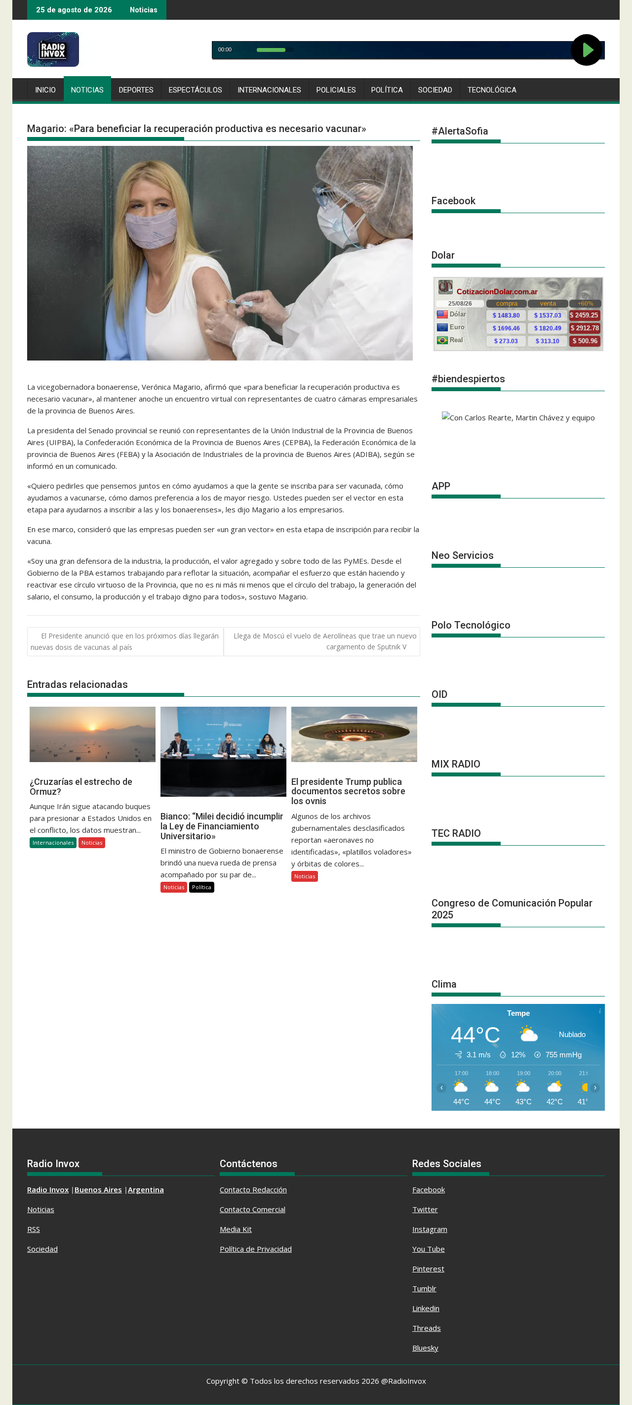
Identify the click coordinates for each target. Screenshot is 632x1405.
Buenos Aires (98, 1189)
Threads (426, 1328)
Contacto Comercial (252, 1209)
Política (387, 90)
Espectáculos (195, 90)
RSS (33, 1229)
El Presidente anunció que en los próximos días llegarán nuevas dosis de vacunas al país (125, 641)
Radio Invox (48, 1189)
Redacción (269, 1189)
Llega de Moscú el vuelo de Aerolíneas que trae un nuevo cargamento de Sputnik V (325, 641)
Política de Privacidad (256, 1249)
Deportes (136, 90)
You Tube (428, 1249)
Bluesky (425, 1348)
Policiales (336, 90)
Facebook (428, 1189)
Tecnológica (492, 90)
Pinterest (428, 1268)
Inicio (45, 90)
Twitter (425, 1209)
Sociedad (435, 90)
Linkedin (425, 1308)
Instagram (429, 1229)
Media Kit (236, 1229)
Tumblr (424, 1288)
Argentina (146, 1189)
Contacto (236, 1189)
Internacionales (269, 90)
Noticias (87, 90)
